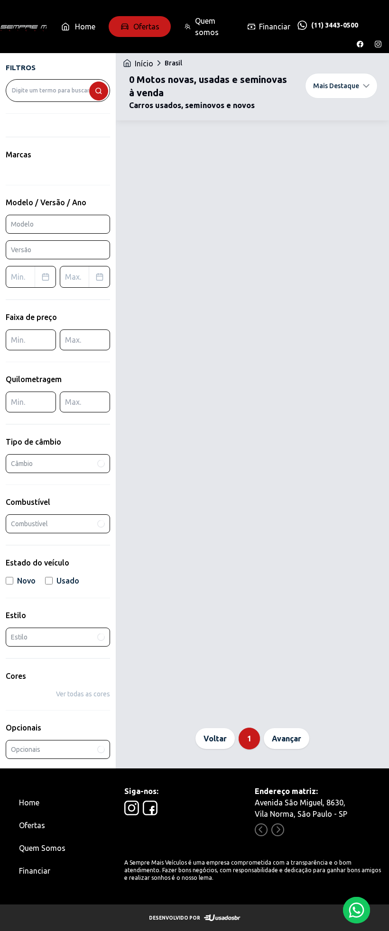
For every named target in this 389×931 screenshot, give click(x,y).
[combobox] (58, 90)
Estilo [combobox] (19, 637)
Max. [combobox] (73, 277)
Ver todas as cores (83, 694)
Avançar (286, 738)
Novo (26, 580)
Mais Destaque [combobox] (336, 86)
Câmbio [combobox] (22, 463)
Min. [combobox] (18, 277)
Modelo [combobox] (22, 224)
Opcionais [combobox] (25, 749)
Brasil (173, 63)
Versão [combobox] (21, 250)
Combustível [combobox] (29, 524)
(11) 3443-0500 (334, 25)
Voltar (215, 738)
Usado (67, 580)
